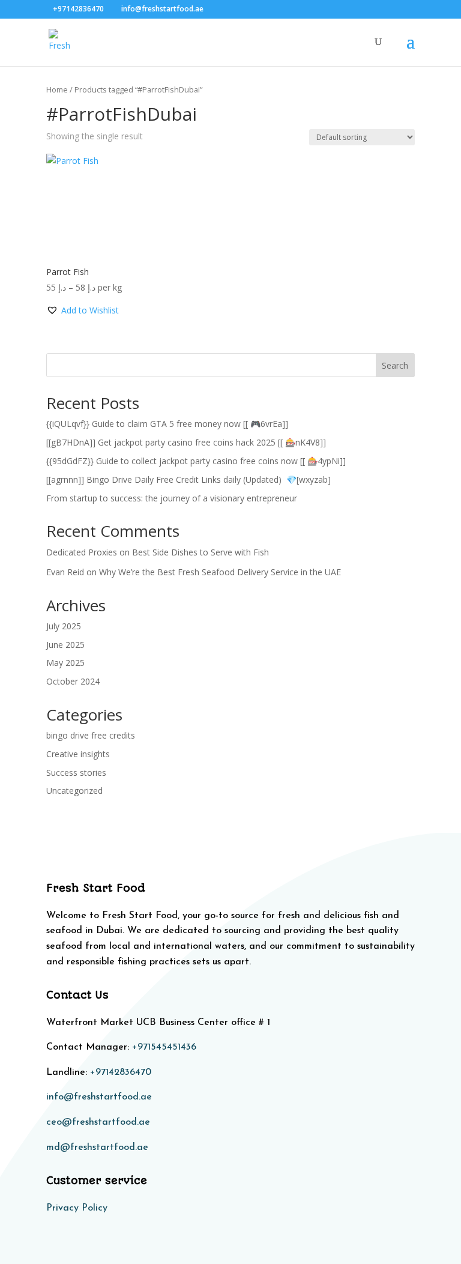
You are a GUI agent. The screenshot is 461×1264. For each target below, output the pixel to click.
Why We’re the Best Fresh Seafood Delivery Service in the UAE (220, 572)
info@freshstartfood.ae (99, 1097)
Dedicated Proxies (81, 552)
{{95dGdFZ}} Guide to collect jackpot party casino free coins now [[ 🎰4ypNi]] (196, 461)
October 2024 (73, 681)
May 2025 (65, 662)
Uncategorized (74, 790)
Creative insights (78, 754)
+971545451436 (164, 1047)
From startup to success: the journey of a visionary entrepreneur (171, 498)
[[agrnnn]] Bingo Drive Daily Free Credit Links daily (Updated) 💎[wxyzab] (188, 479)
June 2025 (65, 644)
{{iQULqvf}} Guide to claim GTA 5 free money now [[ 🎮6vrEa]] (167, 423)
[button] (82, 310)
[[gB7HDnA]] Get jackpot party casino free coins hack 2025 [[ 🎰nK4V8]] (186, 442)
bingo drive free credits (90, 735)
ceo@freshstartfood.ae (98, 1122)
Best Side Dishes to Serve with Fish (200, 552)
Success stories (76, 772)
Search (395, 365)
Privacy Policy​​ (76, 1208)
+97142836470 (120, 1072)
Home (57, 89)
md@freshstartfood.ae (97, 1147)
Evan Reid (65, 572)
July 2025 (63, 626)
